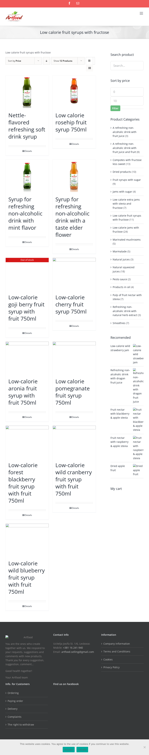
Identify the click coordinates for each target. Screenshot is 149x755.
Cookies (108, 659)
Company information (116, 643)
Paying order (15, 701)
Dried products (122, 171)
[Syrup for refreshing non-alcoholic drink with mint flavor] (27, 176)
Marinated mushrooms (127, 239)
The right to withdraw (21, 724)
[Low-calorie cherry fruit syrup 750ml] (74, 274)
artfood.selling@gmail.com (77, 652)
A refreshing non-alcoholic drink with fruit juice (124, 132)
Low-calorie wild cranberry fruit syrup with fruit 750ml (73, 479)
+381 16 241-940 (73, 647)
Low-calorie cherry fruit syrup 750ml (71, 304)
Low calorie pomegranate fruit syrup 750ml (72, 392)
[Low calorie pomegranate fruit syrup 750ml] (74, 358)
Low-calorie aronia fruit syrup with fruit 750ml (23, 392)
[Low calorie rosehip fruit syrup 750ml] (74, 92)
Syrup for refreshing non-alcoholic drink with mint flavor (25, 213)
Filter (115, 108)
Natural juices (121, 259)
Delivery (12, 708)
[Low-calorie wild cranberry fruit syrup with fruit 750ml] (74, 442)
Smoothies (119, 323)
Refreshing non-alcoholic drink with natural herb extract (125, 311)
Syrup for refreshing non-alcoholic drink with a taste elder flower (72, 216)
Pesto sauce (120, 279)
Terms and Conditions (116, 651)
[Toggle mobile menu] (142, 13)
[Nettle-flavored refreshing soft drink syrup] (27, 92)
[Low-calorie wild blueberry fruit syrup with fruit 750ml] (27, 540)
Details (28, 151)
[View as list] (89, 67)
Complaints (14, 716)
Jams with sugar (122, 191)
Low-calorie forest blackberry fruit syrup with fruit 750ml (23, 482)
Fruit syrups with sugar (127, 179)
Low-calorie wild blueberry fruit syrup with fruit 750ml (26, 577)
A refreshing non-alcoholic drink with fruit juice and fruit (124, 148)
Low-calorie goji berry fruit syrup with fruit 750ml (26, 307)
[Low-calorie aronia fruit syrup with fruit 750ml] (27, 358)
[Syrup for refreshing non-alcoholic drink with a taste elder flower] (74, 176)
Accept (69, 749)
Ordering (13, 693)
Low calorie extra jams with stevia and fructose (126, 203)
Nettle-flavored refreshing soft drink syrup (26, 125)
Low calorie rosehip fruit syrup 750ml (71, 122)
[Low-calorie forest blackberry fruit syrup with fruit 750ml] (27, 442)
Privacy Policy (111, 667)
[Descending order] (46, 61)
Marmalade (120, 251)
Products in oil (121, 287)
